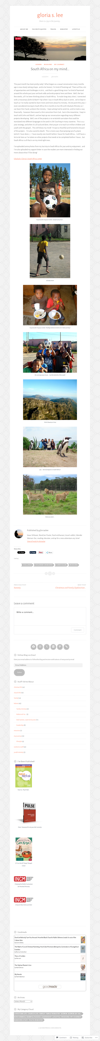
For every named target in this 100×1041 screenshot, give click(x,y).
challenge (27, 565)
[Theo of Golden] (83, 962)
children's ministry (44, 565)
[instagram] (40, 647)
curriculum (61, 565)
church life (17, 693)
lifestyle (76, 29)
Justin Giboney (19, 942)
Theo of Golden (20, 956)
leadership (20, 725)
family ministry (21, 709)
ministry (64, 29)
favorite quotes (39, 29)
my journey (59, 64)
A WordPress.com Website (50, 1028)
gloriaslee (54, 77)
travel (53, 29)
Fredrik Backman (20, 976)
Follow (19, 672)
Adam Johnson (19, 967)
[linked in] (53, 647)
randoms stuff (18, 747)
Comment (77, 630)
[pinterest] (60, 647)
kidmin (39, 64)
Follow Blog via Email (27, 655)
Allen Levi (18, 958)
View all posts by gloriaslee (36, 541)
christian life (18, 687)
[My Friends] (83, 980)
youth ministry (18, 752)
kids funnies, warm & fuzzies (26, 720)
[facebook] (33, 647)
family (16, 698)
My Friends (18, 974)
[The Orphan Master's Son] (83, 971)
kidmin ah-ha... (75, 1014)
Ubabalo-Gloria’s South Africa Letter (28, 159)
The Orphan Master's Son (23, 965)
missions (48, 64)
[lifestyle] (66, 647)
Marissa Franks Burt (21, 952)
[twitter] (47, 647)
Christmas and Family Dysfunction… (70, 586)
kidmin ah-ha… (21, 714)
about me (24, 29)
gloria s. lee (50, 15)
